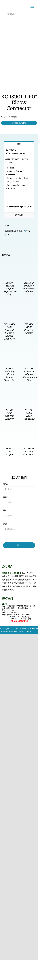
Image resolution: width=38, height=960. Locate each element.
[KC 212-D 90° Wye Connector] (28, 431)
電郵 (5, 510)
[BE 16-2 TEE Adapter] (9, 431)
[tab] (19, 144)
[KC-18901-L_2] (18, 57)
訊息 (5, 524)
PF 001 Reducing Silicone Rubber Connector (9, 374)
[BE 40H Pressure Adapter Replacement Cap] (28, 351)
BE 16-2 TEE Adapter (9, 451)
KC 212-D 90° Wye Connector (28, 451)
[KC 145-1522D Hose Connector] (28, 392)
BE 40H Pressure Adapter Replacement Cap (30, 374)
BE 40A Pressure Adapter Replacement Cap (10, 289)
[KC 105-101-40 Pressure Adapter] (28, 306)
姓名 (5, 484)
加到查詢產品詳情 (19, 123)
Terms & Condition (25, 631)
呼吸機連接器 (13, 117)
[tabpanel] (19, 179)
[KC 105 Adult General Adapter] (9, 392)
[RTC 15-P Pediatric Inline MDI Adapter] (28, 265)
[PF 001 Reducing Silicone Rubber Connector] (9, 351)
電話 (5, 497)
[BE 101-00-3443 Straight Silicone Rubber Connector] (9, 306)
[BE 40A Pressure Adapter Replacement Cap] (9, 265)
